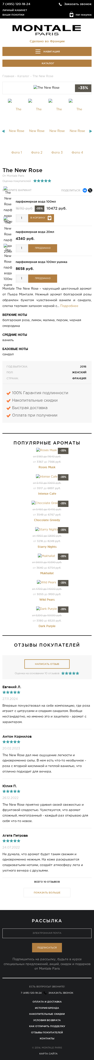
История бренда (47, 1008)
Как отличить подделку (47, 1026)
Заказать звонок (78, 4)
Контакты (47, 1038)
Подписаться (47, 948)
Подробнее (69, 306)
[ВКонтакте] (85, 190)
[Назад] (3, 131)
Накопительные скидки (47, 1014)
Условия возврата (47, 1020)
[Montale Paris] (47, 29)
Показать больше (47, 892)
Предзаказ (42, 248)
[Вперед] (91, 131)
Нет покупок (84, 14)
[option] (17, 131)
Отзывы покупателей (47, 1032)
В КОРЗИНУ (37, 218)
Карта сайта (48, 1054)
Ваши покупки (13, 14)
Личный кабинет (14, 10)
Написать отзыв (47, 664)
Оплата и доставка (47, 1001)
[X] (90, 190)
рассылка (47, 920)
